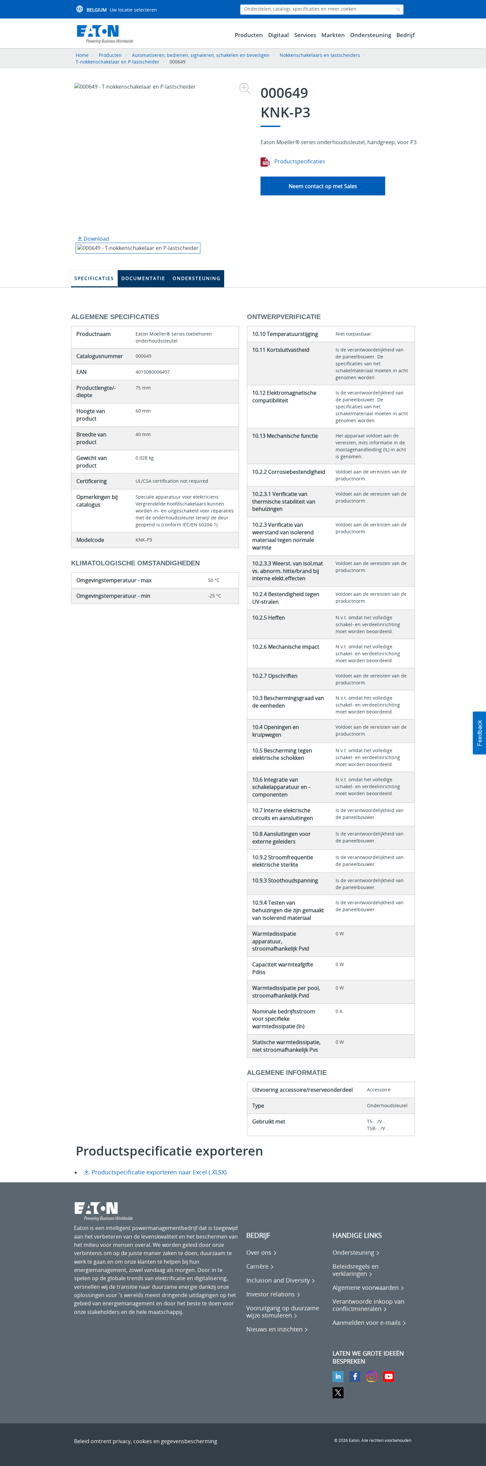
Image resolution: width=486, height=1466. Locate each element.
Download (95, 238)
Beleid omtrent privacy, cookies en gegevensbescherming (145, 1441)
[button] (479, 733)
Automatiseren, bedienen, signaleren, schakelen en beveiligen (200, 55)
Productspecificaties (299, 161)
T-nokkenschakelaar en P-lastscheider (117, 62)
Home (82, 55)
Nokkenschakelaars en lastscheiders (320, 55)
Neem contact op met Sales (323, 186)
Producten (110, 55)
